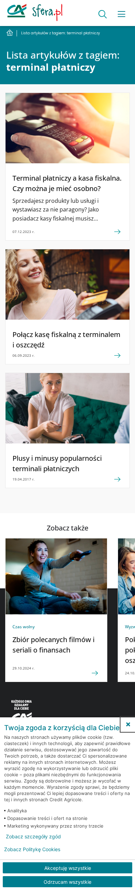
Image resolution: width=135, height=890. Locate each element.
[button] (128, 724)
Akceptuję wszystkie (67, 868)
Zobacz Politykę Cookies (32, 849)
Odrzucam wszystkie (67, 882)
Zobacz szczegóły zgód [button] (33, 836)
